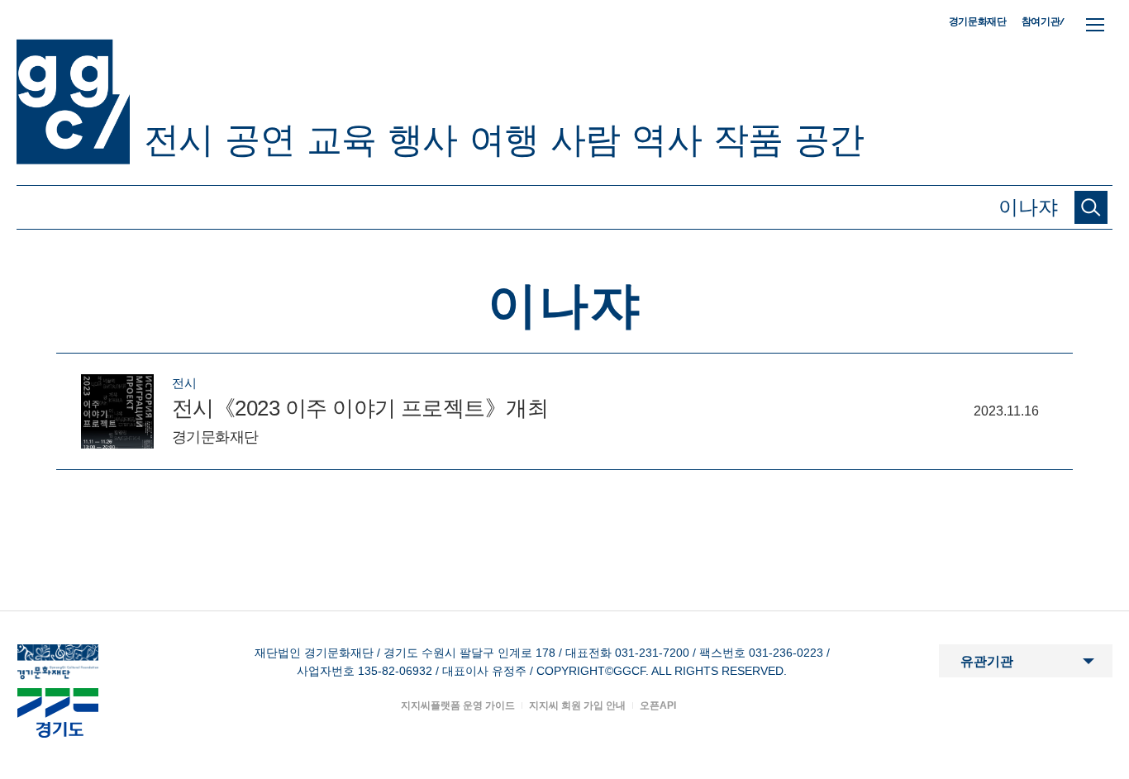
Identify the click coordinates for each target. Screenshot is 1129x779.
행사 (422, 139)
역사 (666, 139)
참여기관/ (1043, 21)
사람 (585, 139)
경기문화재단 (978, 21)
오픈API (658, 705)
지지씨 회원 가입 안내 (577, 705)
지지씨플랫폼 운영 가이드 (458, 705)
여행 (504, 139)
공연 (259, 139)
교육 (341, 139)
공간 (829, 139)
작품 (748, 139)
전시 (178, 139)
